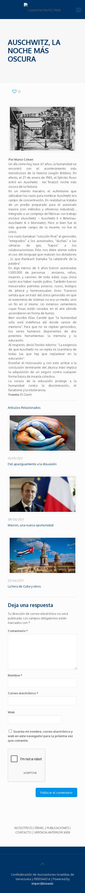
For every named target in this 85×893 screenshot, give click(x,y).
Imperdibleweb (42, 883)
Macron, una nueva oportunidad (30, 525)
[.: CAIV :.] (42, 9)
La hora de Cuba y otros (24, 586)
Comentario (18, 631)
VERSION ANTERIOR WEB (52, 832)
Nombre (15, 675)
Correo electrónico (23, 693)
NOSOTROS (23, 828)
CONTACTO (23, 832)
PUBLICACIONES (58, 828)
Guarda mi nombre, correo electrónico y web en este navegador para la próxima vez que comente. (40, 736)
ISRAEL (39, 828)
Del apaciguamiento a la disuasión (32, 464)
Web (11, 712)
